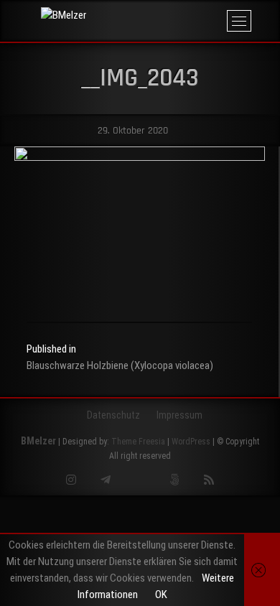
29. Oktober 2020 (131, 130)
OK (161, 594)
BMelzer (38, 441)
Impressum (179, 415)
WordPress (191, 442)
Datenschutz (113, 415)
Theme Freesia (138, 442)
